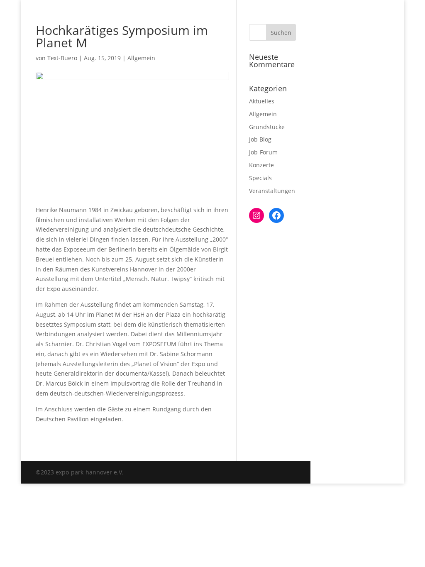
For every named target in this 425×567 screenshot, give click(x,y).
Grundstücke (267, 127)
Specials (260, 178)
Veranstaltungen (272, 191)
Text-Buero (62, 58)
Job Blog (260, 139)
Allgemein (141, 58)
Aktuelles (261, 101)
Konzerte (261, 165)
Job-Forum (263, 152)
